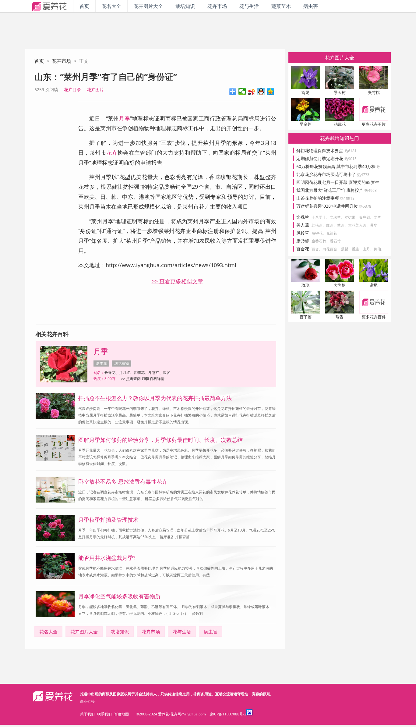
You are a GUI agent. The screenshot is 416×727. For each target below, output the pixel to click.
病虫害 (310, 6)
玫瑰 (305, 285)
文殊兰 (302, 217)
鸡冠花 (340, 124)
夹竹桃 (374, 92)
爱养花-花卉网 (169, 714)
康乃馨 (302, 241)
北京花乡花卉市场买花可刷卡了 (332, 174)
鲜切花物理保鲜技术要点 (326, 150)
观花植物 (121, 363)
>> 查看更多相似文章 (177, 281)
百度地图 (121, 714)
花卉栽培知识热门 (339, 138)
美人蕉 (302, 225)
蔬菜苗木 (281, 6)
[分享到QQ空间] (270, 91)
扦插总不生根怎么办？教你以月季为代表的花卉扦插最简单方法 (155, 398)
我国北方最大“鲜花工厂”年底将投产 (336, 190)
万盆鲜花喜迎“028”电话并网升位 (333, 206)
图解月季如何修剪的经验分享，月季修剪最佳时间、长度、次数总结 (160, 439)
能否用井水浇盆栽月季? (107, 557)
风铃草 (302, 233)
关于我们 (87, 714)
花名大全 (111, 6)
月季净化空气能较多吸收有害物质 (119, 596)
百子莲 (306, 317)
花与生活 (249, 6)
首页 (84, 6)
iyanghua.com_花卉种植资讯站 (49, 6)
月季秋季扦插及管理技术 (108, 519)
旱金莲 (306, 124)
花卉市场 (217, 6)
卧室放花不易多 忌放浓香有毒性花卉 (122, 481)
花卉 (112, 152)
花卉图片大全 (148, 6)
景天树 (340, 92)
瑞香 (340, 317)
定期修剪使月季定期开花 (326, 158)
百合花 (302, 249)
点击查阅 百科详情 (145, 378)
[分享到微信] (242, 91)
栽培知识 (185, 6)
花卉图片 (95, 89)
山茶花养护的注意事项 (325, 198)
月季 (124, 118)
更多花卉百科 (374, 317)
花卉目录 (72, 89)
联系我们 (104, 714)
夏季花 (101, 363)
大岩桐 (340, 285)
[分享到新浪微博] (252, 91)
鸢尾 (305, 92)
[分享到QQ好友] (261, 91)
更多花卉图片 (374, 124)
